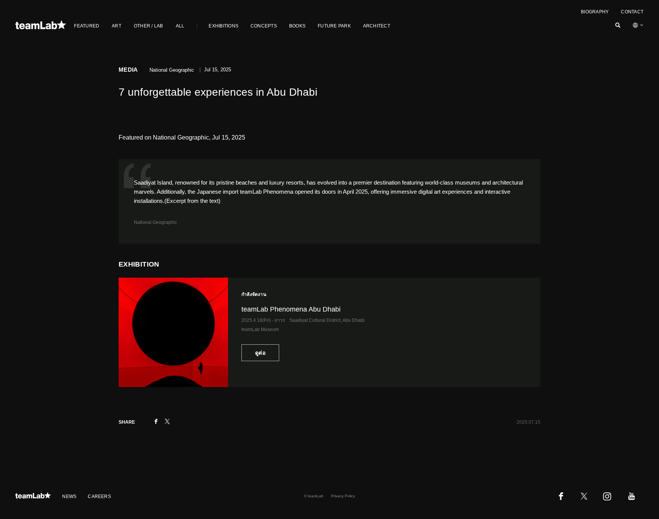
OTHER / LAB (148, 26)
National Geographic (155, 222)
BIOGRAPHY (595, 11)
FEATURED (86, 26)
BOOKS (297, 26)
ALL (180, 26)
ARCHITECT (376, 26)
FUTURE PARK (334, 26)
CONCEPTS (264, 26)
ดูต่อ (260, 353)
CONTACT (632, 11)
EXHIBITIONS (223, 26)
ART (116, 26)
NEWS (69, 496)
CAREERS (99, 496)
